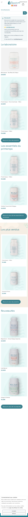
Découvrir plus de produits (11, 140)
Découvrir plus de (13, 216)
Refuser (14, 513)
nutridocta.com (10, 27)
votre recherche (5, 10)
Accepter (14, 511)
